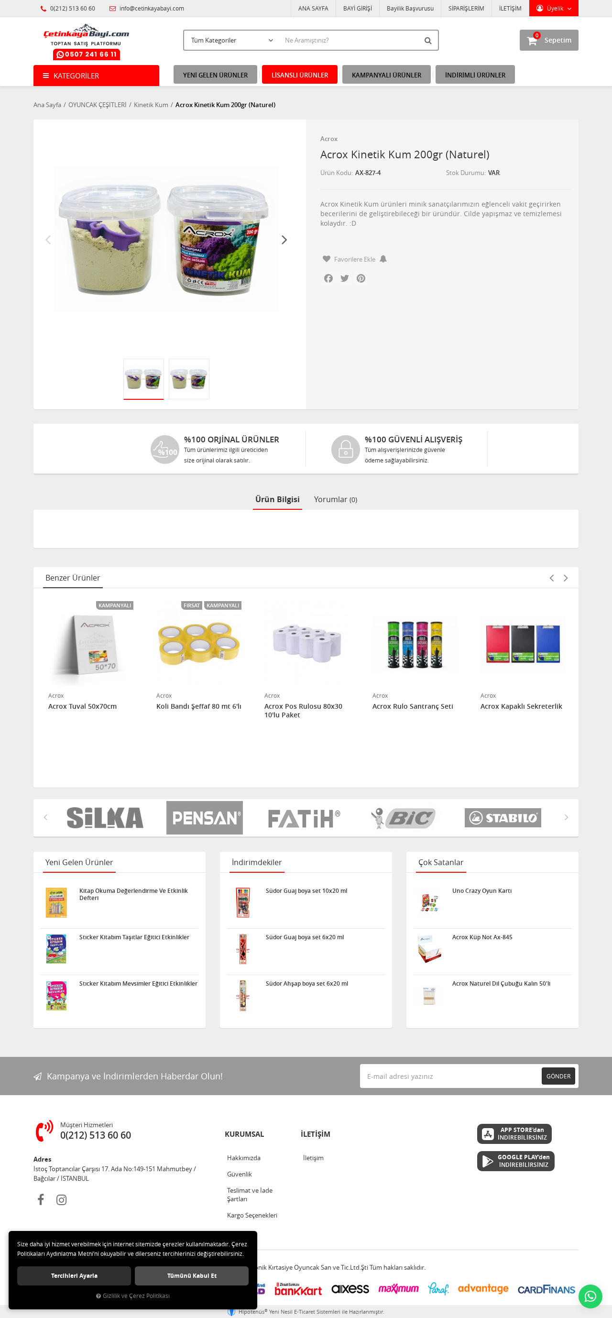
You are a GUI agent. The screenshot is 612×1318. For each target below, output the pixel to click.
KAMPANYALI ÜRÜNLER (386, 75)
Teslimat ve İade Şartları (250, 1194)
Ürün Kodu (335, 172)
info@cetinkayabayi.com (151, 8)
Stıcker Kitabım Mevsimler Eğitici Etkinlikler (138, 984)
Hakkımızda (244, 1157)
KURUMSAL (244, 1134)
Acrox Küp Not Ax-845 (482, 937)
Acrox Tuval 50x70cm (82, 706)
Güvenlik (239, 1174)
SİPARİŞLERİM (466, 8)
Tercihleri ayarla (74, 1276)
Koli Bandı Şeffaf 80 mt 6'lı (198, 706)
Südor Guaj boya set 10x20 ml (306, 891)
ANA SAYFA (313, 8)
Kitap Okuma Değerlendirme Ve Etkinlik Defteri (133, 894)
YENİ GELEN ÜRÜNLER (215, 75)
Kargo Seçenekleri (252, 1215)
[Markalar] (405, 818)
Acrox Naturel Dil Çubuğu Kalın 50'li (501, 984)
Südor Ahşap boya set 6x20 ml (307, 984)
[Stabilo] (505, 818)
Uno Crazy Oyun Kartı (482, 891)
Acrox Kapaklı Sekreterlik (521, 706)
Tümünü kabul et (192, 1276)
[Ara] (429, 40)
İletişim (313, 1157)
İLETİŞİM (510, 8)
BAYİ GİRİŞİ (357, 8)
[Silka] (107, 818)
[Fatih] (306, 818)
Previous (48, 239)
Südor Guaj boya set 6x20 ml (305, 937)
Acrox (329, 138)
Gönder (558, 1076)
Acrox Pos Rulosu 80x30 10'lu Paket (303, 710)
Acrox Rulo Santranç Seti (412, 706)
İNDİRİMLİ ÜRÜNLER (475, 75)
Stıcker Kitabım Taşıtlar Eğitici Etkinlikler (134, 937)
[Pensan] (206, 818)
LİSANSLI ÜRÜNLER (300, 75)
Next (284, 239)
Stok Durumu (465, 172)
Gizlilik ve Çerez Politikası (136, 1295)
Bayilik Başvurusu (410, 8)
